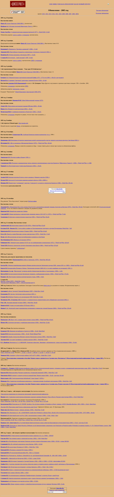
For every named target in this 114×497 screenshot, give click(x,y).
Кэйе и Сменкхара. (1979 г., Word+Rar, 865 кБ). (31, 259)
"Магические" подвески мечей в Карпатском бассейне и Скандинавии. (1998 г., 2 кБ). (32, 271)
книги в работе (17, 35)
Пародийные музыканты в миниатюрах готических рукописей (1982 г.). (26, 52)
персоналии (16, 89)
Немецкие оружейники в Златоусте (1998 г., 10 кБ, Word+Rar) (23, 331)
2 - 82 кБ (28, 352)
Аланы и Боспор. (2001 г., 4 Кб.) (15, 472)
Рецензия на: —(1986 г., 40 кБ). (48, 412)
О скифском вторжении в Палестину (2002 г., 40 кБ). (21, 112)
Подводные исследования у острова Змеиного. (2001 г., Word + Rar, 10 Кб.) (27, 467)
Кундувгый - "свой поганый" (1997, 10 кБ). (17, 57)
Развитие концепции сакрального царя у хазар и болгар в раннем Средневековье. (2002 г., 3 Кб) (32, 478)
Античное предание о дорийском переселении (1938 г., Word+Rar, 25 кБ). (25, 322)
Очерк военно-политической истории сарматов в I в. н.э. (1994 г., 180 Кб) (27, 435)
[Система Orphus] (17, 13)
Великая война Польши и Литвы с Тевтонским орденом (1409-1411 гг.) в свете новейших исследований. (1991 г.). (36, 268)
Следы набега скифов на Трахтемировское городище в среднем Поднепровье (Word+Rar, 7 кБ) (36, 228)
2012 (53, 14)
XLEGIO (76, 4)
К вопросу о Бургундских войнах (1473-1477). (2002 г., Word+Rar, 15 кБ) (26, 355)
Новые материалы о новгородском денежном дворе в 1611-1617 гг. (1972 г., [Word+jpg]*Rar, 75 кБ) (33, 214)
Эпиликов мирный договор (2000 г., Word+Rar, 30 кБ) (19, 302)
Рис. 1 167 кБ (18, 401)
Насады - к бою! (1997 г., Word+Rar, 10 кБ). (13, 281)
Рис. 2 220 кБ (27, 401)
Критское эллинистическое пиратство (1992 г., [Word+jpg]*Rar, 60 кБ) (25, 217)
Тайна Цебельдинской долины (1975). (28, 100)
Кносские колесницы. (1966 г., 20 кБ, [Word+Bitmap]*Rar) (21, 334)
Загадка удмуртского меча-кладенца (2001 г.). (18, 294)
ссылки (22, 89)
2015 (43, 14)
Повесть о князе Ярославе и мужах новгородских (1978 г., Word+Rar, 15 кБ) (25, 234)
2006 (73, 14)
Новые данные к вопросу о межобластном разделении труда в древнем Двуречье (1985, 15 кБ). (33, 484)
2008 (66, 14)
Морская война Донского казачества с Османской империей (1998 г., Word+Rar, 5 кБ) (29, 372)
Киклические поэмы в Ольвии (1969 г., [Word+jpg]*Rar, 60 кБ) (24, 231)
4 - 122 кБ (40, 352)
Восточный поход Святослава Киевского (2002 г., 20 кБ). (21, 166)
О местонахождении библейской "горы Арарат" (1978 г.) (22, 378)
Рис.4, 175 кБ (42, 420)
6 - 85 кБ (52, 352)
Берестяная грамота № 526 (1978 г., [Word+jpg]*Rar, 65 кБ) (23, 225)
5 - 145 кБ (46, 352)
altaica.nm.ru (47, 285)
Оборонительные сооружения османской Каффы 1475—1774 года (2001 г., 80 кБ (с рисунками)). (32, 77)
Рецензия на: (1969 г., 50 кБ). (39, 342)
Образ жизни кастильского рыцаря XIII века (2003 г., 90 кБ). (21, 106)
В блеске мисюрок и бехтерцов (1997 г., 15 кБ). (18, 55)
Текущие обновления (102, 10)
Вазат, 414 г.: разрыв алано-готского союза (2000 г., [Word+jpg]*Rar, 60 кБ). (27, 319)
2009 (63, 14)
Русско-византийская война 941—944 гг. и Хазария (20, 452)
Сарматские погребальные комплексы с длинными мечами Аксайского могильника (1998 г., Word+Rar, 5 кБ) (36, 381)
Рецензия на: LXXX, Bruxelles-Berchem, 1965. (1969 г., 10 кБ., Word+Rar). (48, 404)
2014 (46, 14)
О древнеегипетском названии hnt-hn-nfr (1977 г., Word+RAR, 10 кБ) (25, 32)
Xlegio (18, 126)
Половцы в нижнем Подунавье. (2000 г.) (17, 450)
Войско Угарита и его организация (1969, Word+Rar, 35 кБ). (22, 297)
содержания (25, 35)
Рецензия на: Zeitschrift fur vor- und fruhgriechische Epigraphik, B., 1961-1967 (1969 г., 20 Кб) (34, 455)
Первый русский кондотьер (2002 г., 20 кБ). (17, 109)
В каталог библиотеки (102, 13)
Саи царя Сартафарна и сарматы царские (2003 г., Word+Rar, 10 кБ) (24, 339)
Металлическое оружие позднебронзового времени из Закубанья (23, 237)
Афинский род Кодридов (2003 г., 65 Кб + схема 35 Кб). (21, 458)
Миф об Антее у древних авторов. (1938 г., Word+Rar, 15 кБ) (22, 410)
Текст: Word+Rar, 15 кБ (7, 401)
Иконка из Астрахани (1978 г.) (16, 240)
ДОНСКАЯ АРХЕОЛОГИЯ (65, 4)
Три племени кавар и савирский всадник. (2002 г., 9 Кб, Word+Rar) (24, 438)
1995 (26, 86)
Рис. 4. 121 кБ (44, 401)
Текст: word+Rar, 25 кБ (7, 420)
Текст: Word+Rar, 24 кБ (7, 352)
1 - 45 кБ (22, 352)
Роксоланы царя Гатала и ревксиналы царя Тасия (19, 407)
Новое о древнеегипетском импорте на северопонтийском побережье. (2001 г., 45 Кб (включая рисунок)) (35, 470)
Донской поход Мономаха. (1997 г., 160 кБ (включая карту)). (18, 282)
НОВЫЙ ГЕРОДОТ (84, 4)
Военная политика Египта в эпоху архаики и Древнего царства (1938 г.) (25, 177)
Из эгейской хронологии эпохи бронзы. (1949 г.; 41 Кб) (21, 444)
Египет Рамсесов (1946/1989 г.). (13, 23)
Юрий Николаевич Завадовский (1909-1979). (28, 92)
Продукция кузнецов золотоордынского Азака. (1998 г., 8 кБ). (22, 277)
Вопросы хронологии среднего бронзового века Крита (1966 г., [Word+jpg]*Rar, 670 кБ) (29, 245)
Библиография (32, 201)
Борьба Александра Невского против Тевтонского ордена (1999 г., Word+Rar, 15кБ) (28, 337)
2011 (56, 14)
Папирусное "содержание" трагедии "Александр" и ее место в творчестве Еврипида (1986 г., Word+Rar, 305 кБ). (37, 183)
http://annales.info (23, 123)
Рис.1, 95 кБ (18, 420)
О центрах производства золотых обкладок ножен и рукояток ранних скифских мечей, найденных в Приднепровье (38, 464)
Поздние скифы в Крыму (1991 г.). (15, 157)
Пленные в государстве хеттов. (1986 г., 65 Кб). (19, 481)
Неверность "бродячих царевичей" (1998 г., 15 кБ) (19, 49)
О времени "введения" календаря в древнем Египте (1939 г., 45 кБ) (24, 80)
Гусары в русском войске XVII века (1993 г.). (18, 305)
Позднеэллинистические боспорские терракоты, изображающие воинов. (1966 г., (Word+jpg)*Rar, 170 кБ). (35, 274)
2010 (60, 14)
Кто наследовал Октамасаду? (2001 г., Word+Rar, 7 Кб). (20, 447)
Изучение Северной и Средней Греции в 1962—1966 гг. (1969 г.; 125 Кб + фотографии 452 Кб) (33, 461)
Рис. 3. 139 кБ (35, 401)
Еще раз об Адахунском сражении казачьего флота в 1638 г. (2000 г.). (24, 180)
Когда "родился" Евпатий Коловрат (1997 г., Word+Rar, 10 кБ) (22, 291)
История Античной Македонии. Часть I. (17, 26)
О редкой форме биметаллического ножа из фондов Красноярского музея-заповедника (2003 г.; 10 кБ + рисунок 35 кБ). (44, 422)
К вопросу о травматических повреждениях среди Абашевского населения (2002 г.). (35, 299)
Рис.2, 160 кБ (26, 420)
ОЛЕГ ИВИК (53, 4)
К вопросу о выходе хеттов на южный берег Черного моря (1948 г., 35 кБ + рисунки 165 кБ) (32, 375)
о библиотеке (21, 248)
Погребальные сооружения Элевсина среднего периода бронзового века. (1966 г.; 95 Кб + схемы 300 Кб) (35, 441)
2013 (50, 14)
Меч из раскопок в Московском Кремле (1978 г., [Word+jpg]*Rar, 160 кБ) (26, 143)
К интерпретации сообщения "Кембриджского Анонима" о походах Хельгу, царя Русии (30, 475)
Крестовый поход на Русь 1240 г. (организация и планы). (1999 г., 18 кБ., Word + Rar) (29, 415)
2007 (70, 14)
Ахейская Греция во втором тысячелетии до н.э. (31, 134)
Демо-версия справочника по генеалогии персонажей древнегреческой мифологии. (24, 394)
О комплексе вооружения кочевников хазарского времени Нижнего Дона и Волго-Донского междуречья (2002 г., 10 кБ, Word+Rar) (42, 397)
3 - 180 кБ (34, 352)
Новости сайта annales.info (57, 490)
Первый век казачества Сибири (14, 211)
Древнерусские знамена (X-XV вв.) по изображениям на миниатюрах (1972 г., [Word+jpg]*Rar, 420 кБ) (35, 242)
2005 (76, 14)
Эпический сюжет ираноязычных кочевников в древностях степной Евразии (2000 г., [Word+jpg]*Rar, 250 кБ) (36, 308)
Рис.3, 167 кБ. (34, 420)
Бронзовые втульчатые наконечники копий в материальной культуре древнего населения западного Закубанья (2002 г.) (40, 140)
